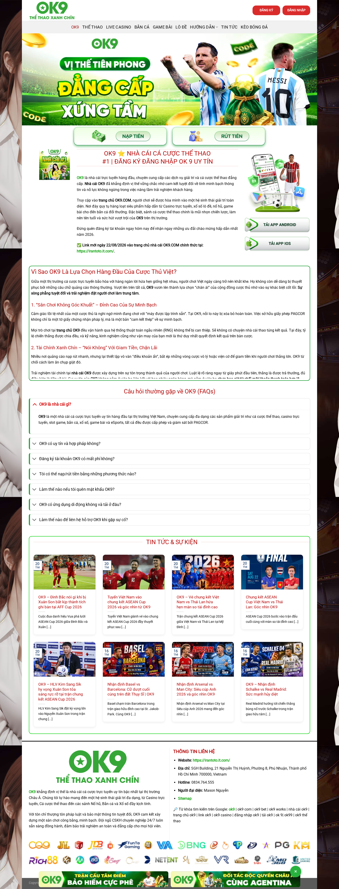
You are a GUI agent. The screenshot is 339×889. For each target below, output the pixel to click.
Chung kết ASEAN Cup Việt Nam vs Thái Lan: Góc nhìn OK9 (264, 602)
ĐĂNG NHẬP (296, 10)
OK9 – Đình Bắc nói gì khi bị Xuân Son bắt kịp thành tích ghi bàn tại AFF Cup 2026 (62, 602)
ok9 (232, 809)
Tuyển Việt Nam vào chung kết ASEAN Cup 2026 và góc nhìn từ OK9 (129, 602)
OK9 (75, 27)
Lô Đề (181, 27)
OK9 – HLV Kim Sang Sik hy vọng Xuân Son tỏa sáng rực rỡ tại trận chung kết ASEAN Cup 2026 (60, 691)
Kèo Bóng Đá (254, 27)
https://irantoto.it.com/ (211, 760)
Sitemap (185, 798)
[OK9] (52, 10)
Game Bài (162, 27)
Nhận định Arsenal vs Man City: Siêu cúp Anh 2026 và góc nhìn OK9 (196, 689)
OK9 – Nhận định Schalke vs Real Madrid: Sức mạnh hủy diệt (266, 689)
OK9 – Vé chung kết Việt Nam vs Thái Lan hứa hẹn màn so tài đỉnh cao (198, 602)
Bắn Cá (142, 27)
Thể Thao (92, 27)
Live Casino (118, 27)
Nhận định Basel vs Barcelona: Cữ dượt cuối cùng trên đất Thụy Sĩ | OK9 (130, 689)
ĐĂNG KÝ (266, 10)
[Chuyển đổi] (34, 404)
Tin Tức (229, 27)
